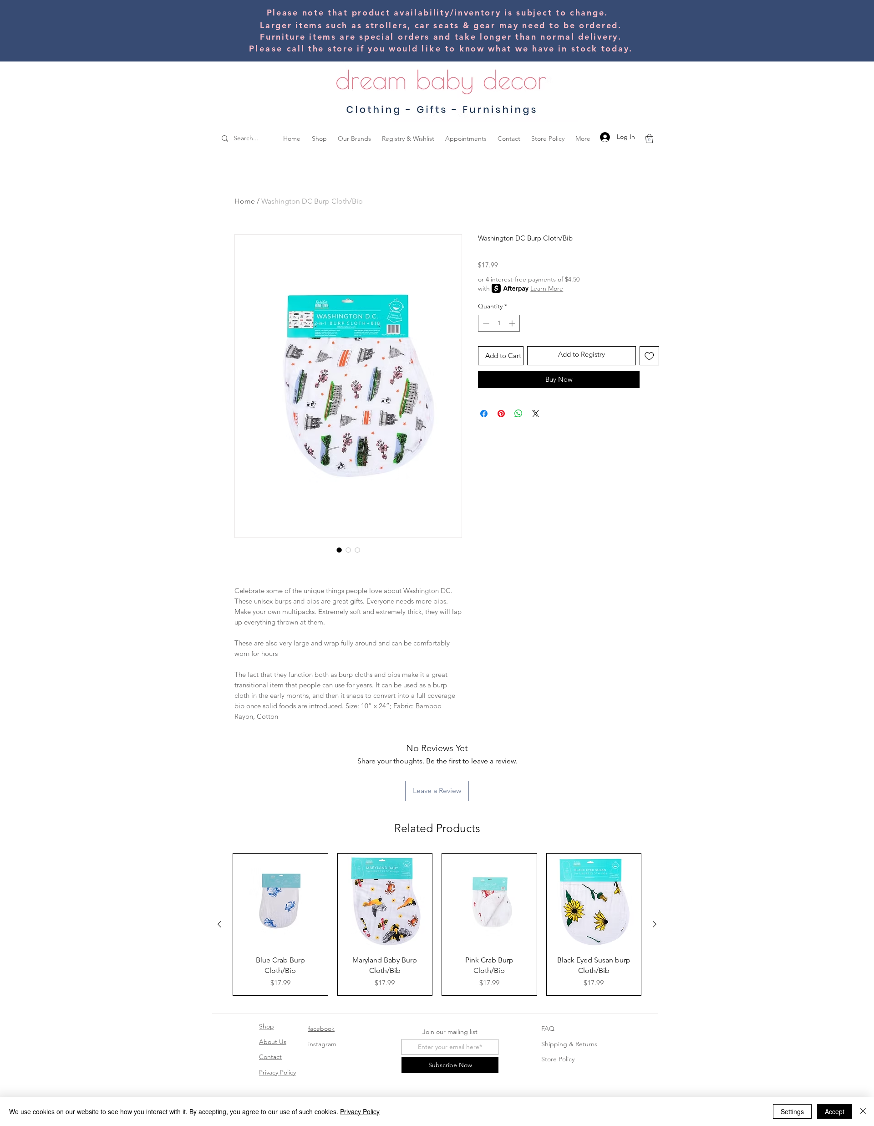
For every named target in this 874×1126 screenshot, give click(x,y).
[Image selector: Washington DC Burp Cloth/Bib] (339, 549)
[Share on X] (535, 413)
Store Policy (557, 1059)
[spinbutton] (499, 323)
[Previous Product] (219, 924)
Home (244, 201)
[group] (437, 924)
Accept (834, 1111)
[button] (649, 138)
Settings (792, 1111)
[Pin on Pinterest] (501, 413)
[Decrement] (485, 323)
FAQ (547, 1028)
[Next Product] (654, 924)
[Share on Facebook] (483, 413)
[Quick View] (280, 901)
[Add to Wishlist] (649, 356)
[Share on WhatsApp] (518, 413)
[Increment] (512, 323)
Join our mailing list (450, 1032)
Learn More (546, 288)
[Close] (863, 1111)
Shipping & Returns (569, 1044)
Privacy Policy (277, 1072)
